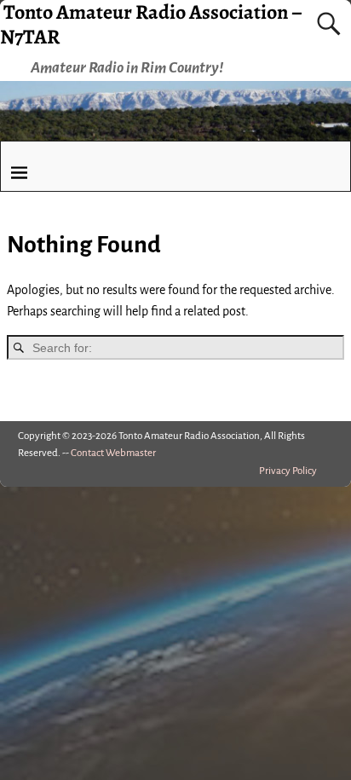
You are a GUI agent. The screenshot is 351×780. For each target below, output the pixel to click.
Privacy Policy (288, 471)
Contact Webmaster (113, 453)
